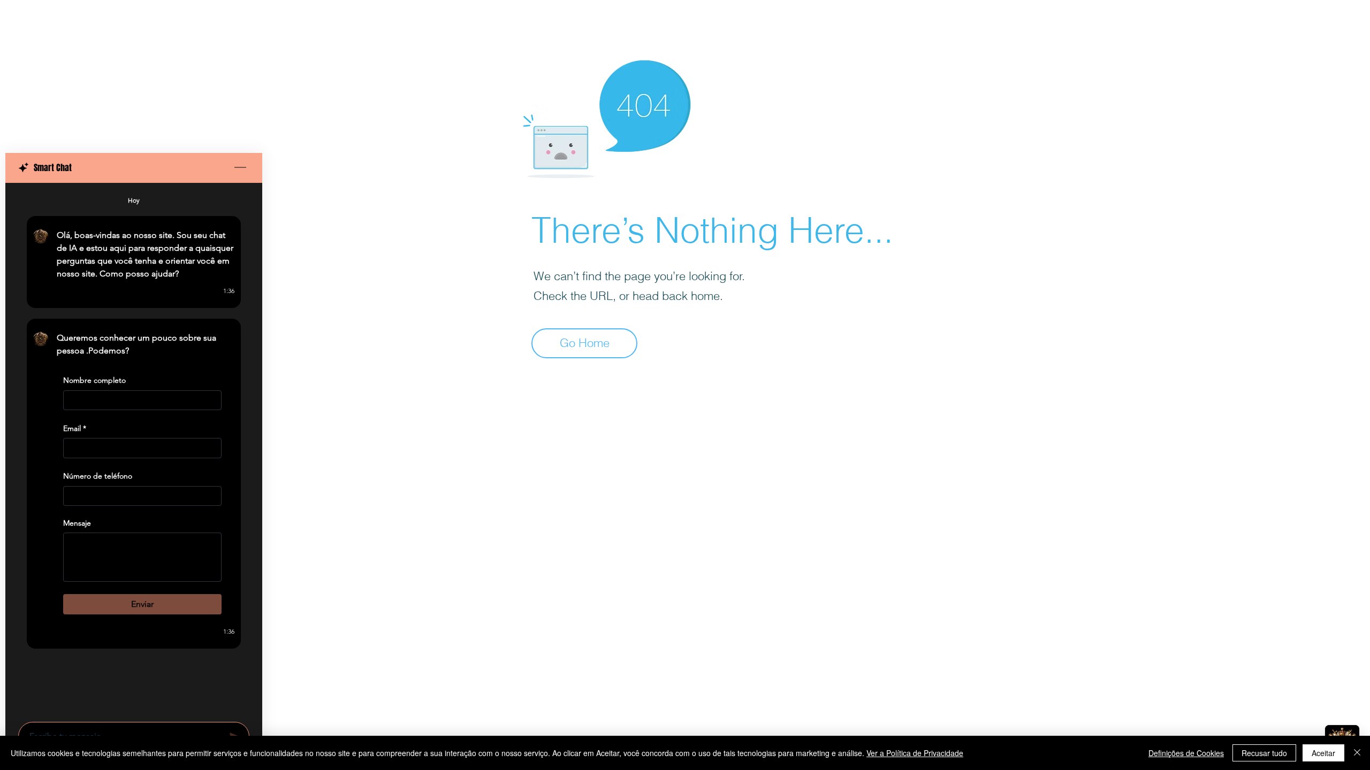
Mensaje (77, 523)
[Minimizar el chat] (240, 167)
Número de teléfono (97, 476)
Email (74, 428)
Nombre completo (94, 380)
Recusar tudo (1264, 753)
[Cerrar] (1357, 752)
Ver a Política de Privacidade (914, 753)
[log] (133, 449)
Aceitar (1323, 753)
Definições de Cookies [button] (1186, 753)
